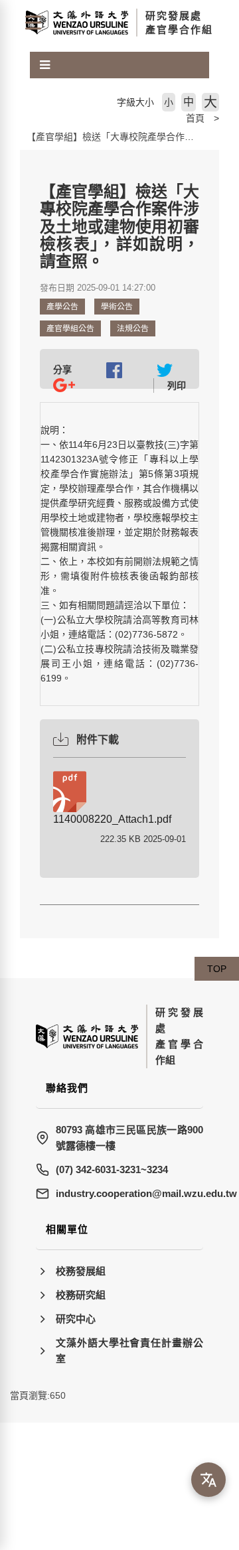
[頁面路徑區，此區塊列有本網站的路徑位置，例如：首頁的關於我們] (23, 118)
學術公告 (117, 306)
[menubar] (45, 65)
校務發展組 (81, 1271)
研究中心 (76, 1318)
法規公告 (133, 328)
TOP (216, 968)
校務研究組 (81, 1295)
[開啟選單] (33, 22)
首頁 (195, 118)
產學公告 (62, 306)
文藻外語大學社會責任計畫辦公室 (129, 1350)
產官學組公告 (70, 328)
